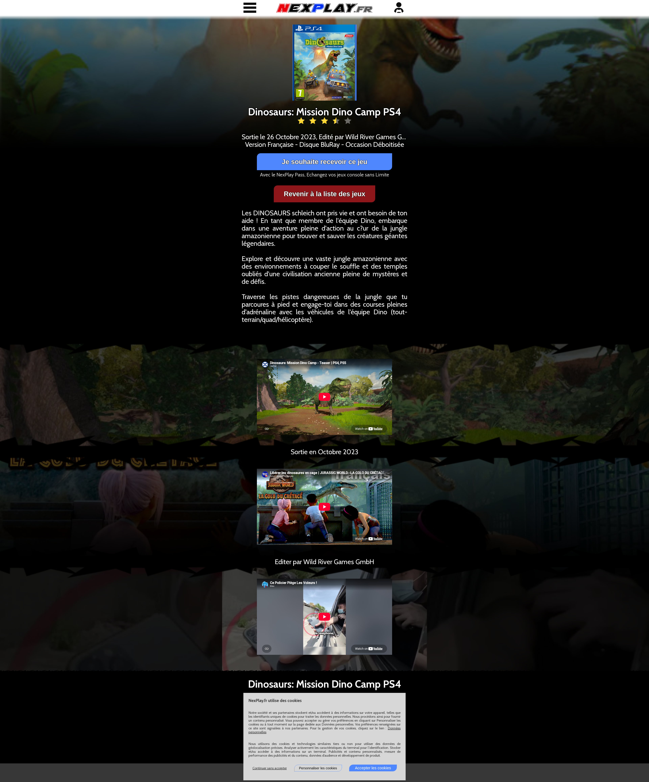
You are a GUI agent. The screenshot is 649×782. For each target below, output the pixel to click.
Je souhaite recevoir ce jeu (324, 161)
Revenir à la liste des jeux (324, 194)
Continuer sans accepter (270, 768)
